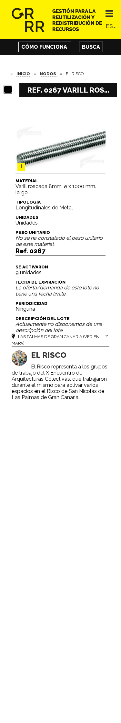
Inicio (23, 73)
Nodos (48, 73)
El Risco (48, 355)
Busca (91, 47)
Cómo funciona (44, 47)
